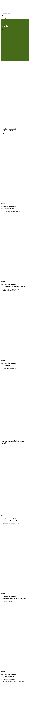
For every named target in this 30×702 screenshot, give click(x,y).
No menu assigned (7, 13)
